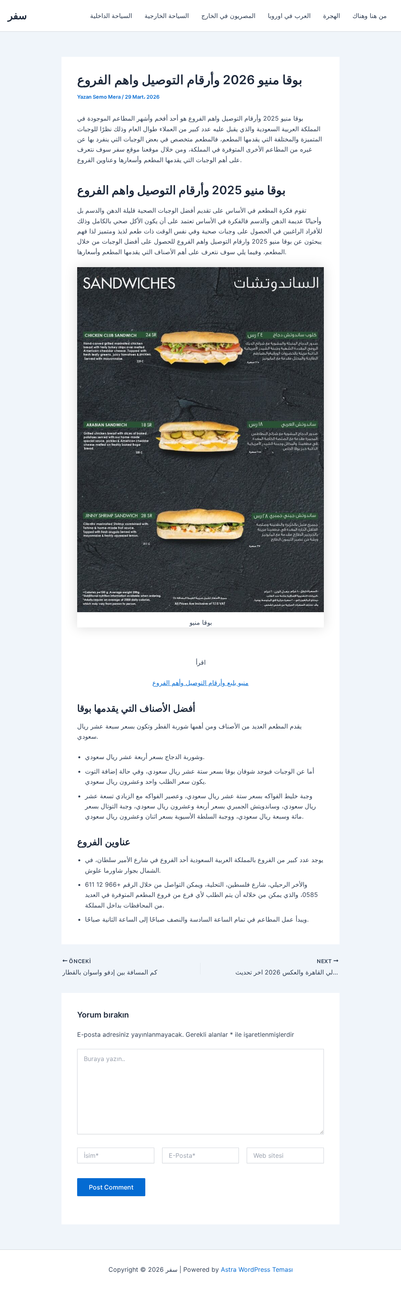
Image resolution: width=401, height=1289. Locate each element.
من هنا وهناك (369, 16)
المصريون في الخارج (228, 16)
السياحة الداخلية (111, 16)
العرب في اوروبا (289, 16)
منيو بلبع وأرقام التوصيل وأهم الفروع (200, 683)
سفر (17, 15)
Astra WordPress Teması (257, 1269)
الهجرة (331, 16)
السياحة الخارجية (167, 16)
